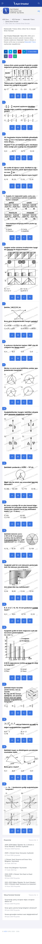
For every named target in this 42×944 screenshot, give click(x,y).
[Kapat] (1, 10)
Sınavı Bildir (33, 52)
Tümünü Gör (33, 840)
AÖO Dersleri (16, 19)
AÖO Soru (5, 19)
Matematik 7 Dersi (28, 19)
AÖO (5, 931)
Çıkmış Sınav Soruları (11, 21)
